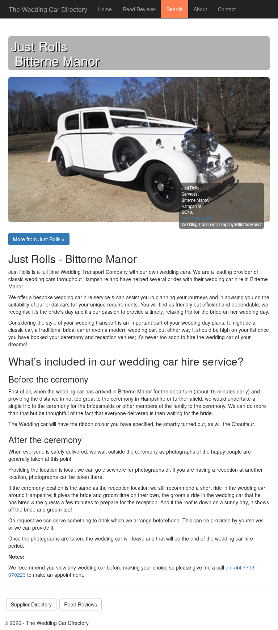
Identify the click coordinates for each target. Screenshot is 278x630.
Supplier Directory (31, 604)
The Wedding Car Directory (48, 9)
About (200, 9)
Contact (227, 9)
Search (175, 9)
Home (105, 9)
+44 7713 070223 (196, 218)
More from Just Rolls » (39, 239)
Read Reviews (139, 9)
